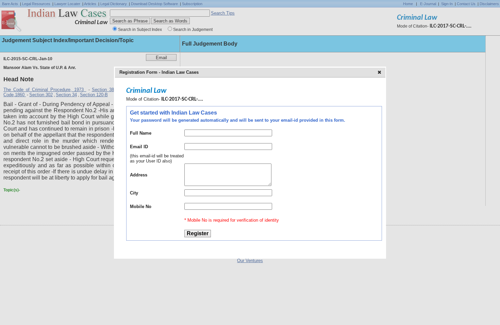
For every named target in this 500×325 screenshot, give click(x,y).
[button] (380, 72)
